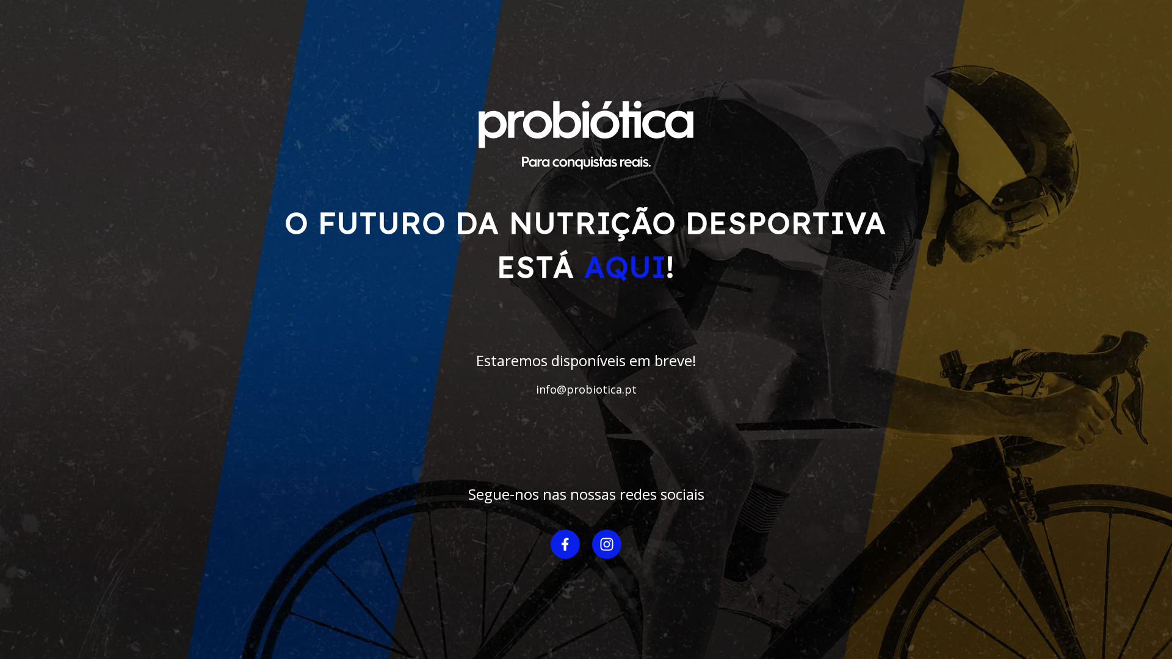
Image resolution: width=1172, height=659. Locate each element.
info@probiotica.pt (586, 389)
